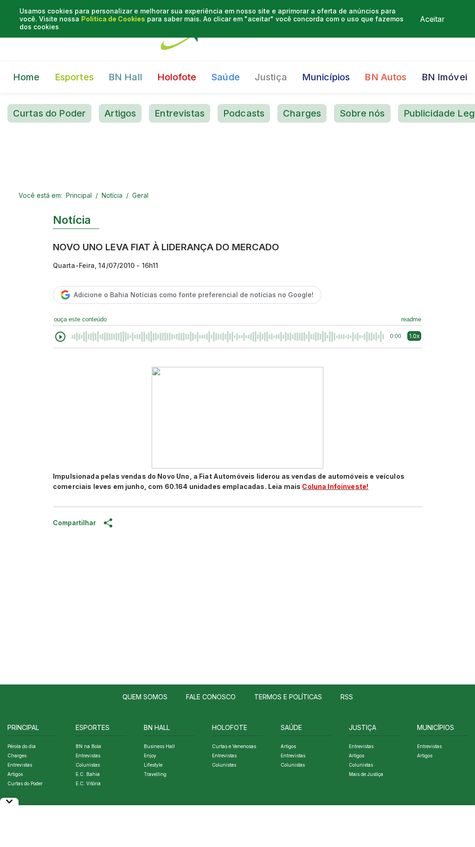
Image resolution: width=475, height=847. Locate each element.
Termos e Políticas (288, 697)
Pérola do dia (21, 746)
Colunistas (88, 765)
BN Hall (125, 77)
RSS (346, 697)
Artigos (120, 113)
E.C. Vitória (88, 783)
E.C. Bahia (88, 774)
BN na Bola (88, 746)
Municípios (326, 77)
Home (26, 77)
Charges (302, 113)
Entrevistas (179, 113)
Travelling (155, 774)
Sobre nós (362, 113)
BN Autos (385, 77)
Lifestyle (153, 765)
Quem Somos (144, 697)
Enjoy (150, 755)
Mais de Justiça (366, 774)
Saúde (225, 77)
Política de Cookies (113, 19)
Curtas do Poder (49, 113)
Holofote (176, 77)
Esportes (74, 77)
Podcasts (243, 113)
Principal (79, 195)
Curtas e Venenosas (234, 746)
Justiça (271, 77)
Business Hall (159, 746)
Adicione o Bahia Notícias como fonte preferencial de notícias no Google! (194, 295)
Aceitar (432, 19)
